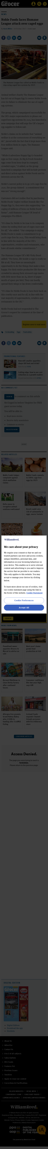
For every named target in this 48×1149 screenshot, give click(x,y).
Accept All (24, 607)
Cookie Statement (34, 592)
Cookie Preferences (23, 600)
